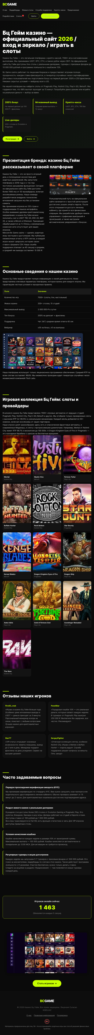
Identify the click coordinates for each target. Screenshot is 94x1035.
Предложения (73, 10)
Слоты (19, 16)
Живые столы (27, 10)
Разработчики (8, 16)
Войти (33, 16)
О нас (5, 10)
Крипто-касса (59, 10)
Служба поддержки (44, 10)
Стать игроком (50, 16)
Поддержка (62, 1015)
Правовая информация (44, 1015)
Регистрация (11, 139)
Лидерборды (14, 10)
